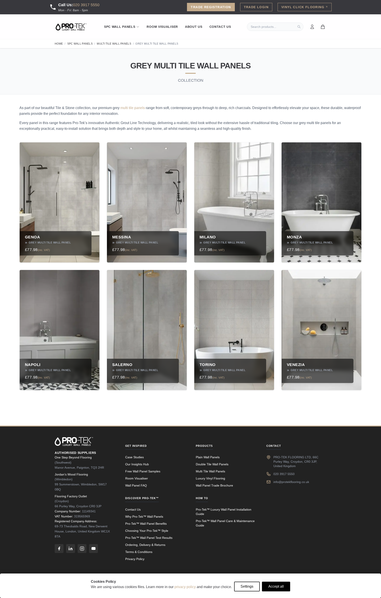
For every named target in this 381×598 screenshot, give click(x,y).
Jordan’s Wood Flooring (71, 474)
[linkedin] (70, 548)
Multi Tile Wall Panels (114, 43)
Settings (247, 586)
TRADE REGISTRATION (211, 7)
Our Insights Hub (137, 464)
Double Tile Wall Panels (212, 464)
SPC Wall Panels (119, 26)
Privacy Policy (134, 559)
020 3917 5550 (86, 5)
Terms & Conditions (138, 552)
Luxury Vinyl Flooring (210, 478)
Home (59, 43)
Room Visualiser (162, 26)
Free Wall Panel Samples (142, 471)
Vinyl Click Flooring (302, 7)
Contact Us (220, 26)
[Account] (312, 26)
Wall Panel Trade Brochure (214, 485)
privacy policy (185, 587)
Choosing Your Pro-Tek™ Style (146, 530)
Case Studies (134, 457)
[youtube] (93, 548)
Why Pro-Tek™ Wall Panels (144, 516)
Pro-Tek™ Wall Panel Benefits (146, 523)
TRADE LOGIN (256, 7)
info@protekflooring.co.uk (291, 482)
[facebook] (59, 548)
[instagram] (82, 548)
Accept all (276, 586)
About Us (193, 26)
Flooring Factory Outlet (71, 496)
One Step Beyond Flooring (73, 457)
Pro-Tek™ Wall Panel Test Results (148, 538)
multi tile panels (132, 108)
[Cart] (322, 26)
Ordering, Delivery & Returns (145, 545)
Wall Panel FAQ (136, 485)
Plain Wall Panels (208, 457)
